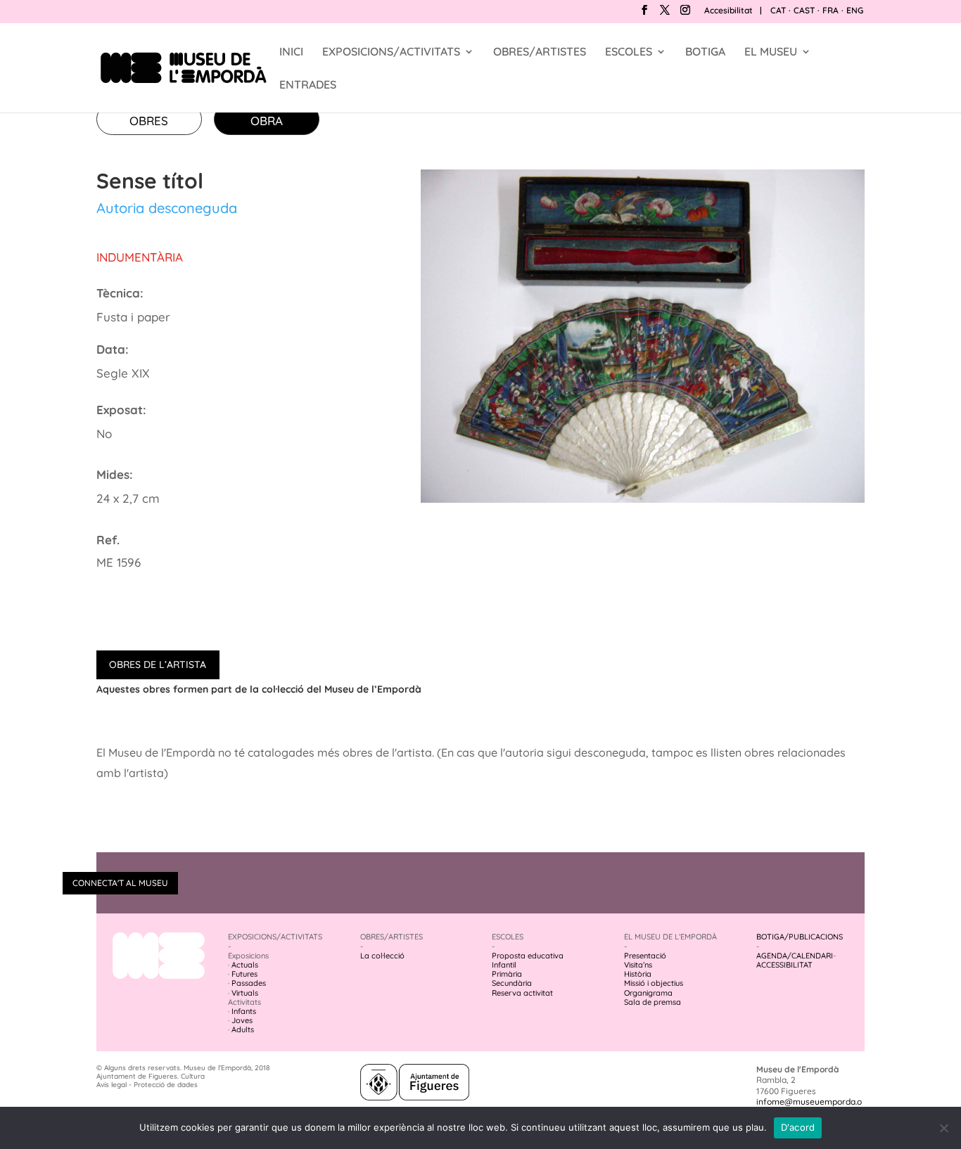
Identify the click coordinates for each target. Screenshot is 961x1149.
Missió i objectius (653, 983)
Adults (242, 1029)
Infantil (504, 965)
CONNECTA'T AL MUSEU (120, 883)
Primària (507, 974)
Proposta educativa (528, 956)
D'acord (798, 1127)
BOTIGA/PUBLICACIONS (799, 937)
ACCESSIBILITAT (784, 965)
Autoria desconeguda (166, 208)
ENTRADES (307, 85)
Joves (242, 1020)
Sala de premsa (652, 1002)
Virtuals (244, 993)
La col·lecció (382, 956)
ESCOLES (628, 52)
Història (637, 974)
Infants (243, 1011)
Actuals (244, 965)
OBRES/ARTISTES (539, 52)
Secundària (512, 983)
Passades (248, 983)
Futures (244, 974)
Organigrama (648, 993)
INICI (291, 52)
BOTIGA (705, 52)
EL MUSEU (770, 52)
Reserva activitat (522, 993)
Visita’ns (638, 965)
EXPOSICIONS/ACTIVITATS (391, 52)
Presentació (645, 956)
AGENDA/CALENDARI (794, 956)
